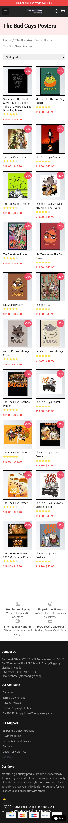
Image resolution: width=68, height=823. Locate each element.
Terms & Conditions (14, 697)
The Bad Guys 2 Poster (16, 203)
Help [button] (61, 818)
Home (7, 40)
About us (8, 692)
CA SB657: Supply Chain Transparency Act (27, 713)
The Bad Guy (43, 304)
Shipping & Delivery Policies (18, 730)
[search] (56, 11)
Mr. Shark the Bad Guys (49, 351)
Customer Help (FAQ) (15, 751)
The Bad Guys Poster (15, 157)
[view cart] (62, 11)
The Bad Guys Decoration (32, 40)
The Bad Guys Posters (17, 46)
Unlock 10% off (7, 806)
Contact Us (9, 746)
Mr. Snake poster (13, 304)
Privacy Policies (12, 702)
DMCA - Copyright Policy (17, 708)
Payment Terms (12, 735)
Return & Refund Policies (17, 741)
